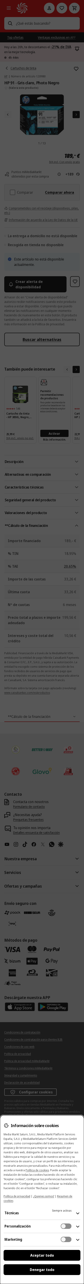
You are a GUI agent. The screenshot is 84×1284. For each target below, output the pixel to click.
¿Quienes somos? (43, 1196)
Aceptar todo (42, 1255)
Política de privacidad (17, 1196)
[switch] (66, 1226)
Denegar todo (42, 1269)
